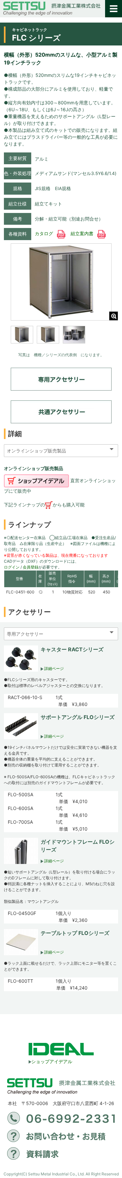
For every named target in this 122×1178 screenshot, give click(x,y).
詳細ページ (53, 668)
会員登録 (30, 567)
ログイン (12, 567)
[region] (61, 339)
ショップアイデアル (51, 1061)
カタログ (44, 233)
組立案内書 (83, 233)
